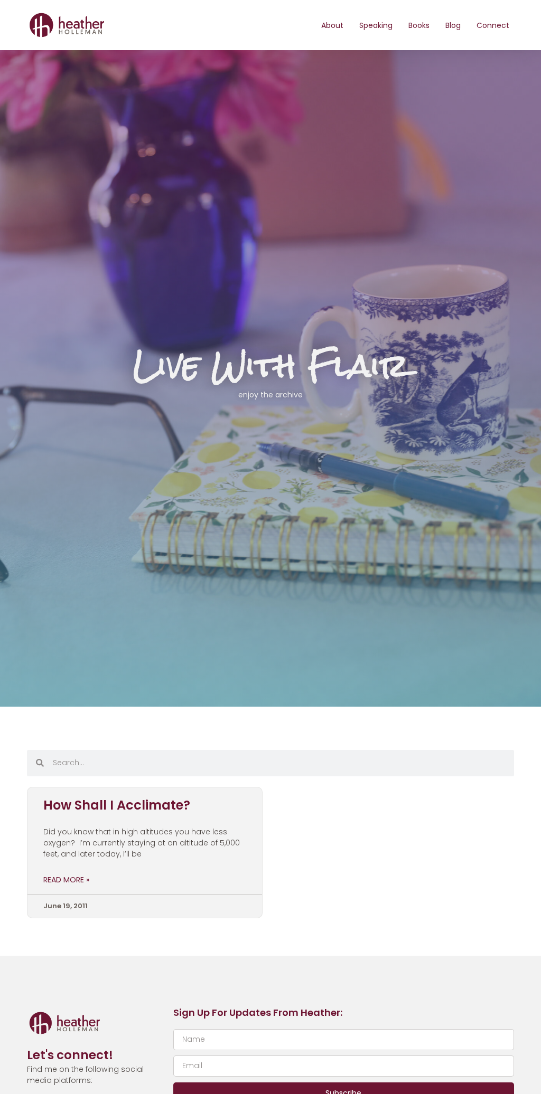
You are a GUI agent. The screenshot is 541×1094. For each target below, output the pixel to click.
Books (419, 25)
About (332, 25)
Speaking (376, 25)
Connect (493, 25)
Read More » (66, 879)
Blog (453, 25)
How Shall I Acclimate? (116, 805)
